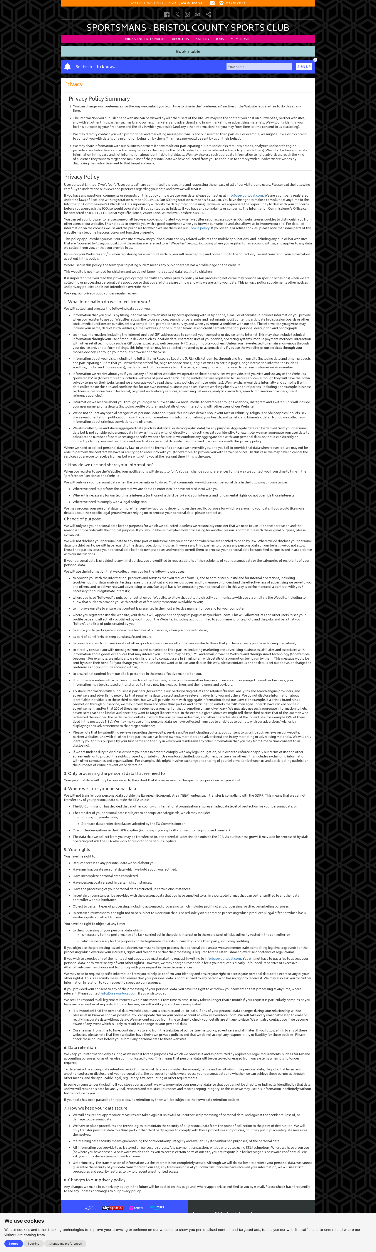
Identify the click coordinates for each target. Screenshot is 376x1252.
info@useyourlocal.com (245, 196)
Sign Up (304, 67)
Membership (241, 39)
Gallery (202, 39)
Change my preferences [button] (65, 1243)
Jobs (220, 39)
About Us (180, 39)
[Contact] (212, 3)
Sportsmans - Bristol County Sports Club (188, 29)
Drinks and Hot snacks (144, 39)
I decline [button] (33, 1243)
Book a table (188, 52)
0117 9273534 (235, 3)
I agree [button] (13, 1243)
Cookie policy (199, 228)
